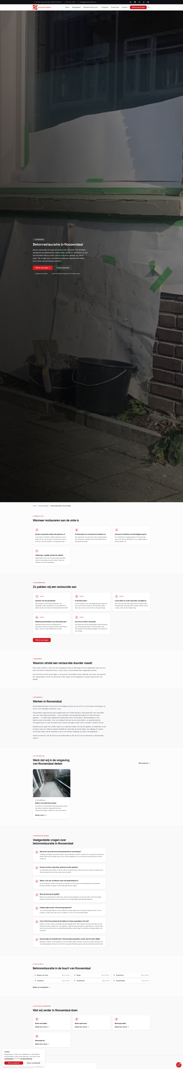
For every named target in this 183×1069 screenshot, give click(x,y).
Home (67, 7)
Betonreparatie (43, 506)
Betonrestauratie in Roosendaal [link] (61, 506)
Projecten (105, 7)
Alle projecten (143, 763)
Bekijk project (41, 815)
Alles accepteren (13, 1063)
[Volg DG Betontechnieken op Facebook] (130, 2)
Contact (124, 7)
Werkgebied (76, 7)
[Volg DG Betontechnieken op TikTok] (144, 2)
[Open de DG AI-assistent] (178, 1064)
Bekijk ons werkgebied (40, 987)
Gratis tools (115, 7)
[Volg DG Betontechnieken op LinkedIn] (135, 2)
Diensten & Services (90, 7)
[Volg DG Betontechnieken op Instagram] (139, 2)
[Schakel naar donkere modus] (148, 7)
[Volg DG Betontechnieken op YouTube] (148, 2)
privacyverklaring (26, 1058)
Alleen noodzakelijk (33, 1063)
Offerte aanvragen (138, 7)
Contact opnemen (62, 268)
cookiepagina (8, 1058)
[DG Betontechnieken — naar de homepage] (41, 7)
